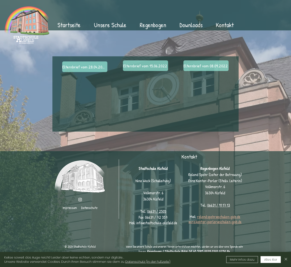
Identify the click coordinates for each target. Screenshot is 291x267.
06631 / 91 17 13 (218, 205)
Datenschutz (89, 207)
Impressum (70, 207)
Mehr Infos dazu (242, 259)
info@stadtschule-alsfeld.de (156, 223)
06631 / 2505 (156, 211)
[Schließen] (285, 259)
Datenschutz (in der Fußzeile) (147, 261)
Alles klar (270, 259)
